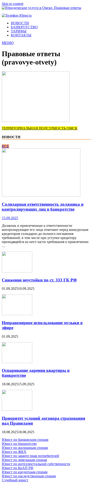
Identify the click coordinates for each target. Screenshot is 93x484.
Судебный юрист (15, 480)
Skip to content (12, 4)
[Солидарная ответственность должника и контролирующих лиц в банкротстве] (41, 195)
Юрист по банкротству (19, 444)
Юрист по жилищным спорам (25, 448)
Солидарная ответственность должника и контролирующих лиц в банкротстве (43, 207)
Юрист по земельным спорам (24, 460)
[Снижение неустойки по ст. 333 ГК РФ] (17, 271)
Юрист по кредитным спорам (24, 472)
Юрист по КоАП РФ (17, 468)
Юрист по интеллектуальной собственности (36, 464)
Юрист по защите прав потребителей (30, 456)
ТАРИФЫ (18, 31)
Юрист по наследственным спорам (29, 476)
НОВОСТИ (20, 23)
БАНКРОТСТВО (24, 27)
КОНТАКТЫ (21, 35)
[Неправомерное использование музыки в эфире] (17, 314)
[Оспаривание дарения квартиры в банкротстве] (17, 362)
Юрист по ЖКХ (14, 452)
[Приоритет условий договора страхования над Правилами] (17, 409)
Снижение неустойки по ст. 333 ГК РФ (39, 280)
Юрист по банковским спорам (25, 440)
